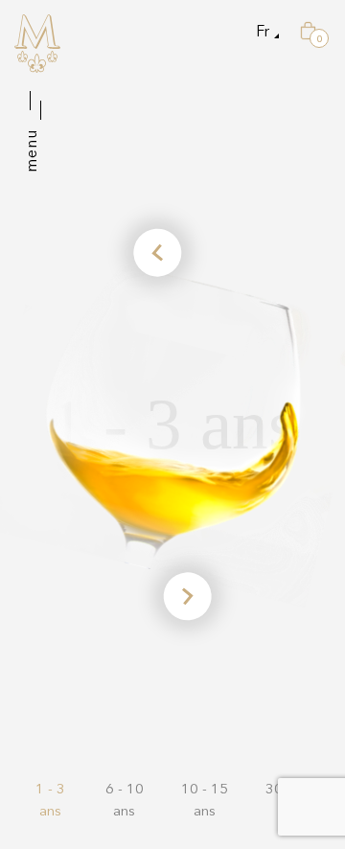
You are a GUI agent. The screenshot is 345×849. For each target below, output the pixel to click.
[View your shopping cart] (308, 30)
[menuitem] (262, 30)
